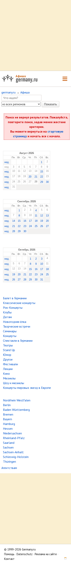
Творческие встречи (16, 326)
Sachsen (8, 447)
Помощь (9, 554)
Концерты (9, 336)
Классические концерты (19, 303)
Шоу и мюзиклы (13, 383)
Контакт (9, 559)
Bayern (7, 419)
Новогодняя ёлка (14, 322)
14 (13, 220)
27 (47, 226)
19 (41, 220)
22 (41, 176)
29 (41, 181)
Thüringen (9, 461)
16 (24, 220)
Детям (7, 317)
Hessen (8, 428)
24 (30, 226)
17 (30, 220)
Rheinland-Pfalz (14, 438)
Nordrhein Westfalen (16, 400)
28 (13, 231)
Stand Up (9, 350)
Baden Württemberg (16, 410)
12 (41, 215)
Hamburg (9, 424)
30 (47, 181)
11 (36, 215)
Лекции (8, 369)
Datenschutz (25, 554)
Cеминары (10, 331)
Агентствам (9, 468)
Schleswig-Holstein (16, 457)
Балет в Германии (15, 298)
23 (24, 226)
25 (36, 226)
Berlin (7, 405)
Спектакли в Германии (18, 340)
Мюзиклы (9, 378)
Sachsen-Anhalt (13, 452)
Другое (8, 359)
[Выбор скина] (64, 559)
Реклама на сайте (46, 554)
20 (30, 176)
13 (47, 215)
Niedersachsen (12, 433)
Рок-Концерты (12, 307)
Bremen (8, 414)
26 (41, 226)
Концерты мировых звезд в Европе (27, 388)
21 (36, 176)
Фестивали (10, 364)
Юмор (7, 355)
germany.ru (8, 92)
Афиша (21, 76)
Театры (8, 345)
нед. (6, 162)
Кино (6, 373)
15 (41, 171)
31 (41, 279)
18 (36, 220)
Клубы (7, 312)
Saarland (8, 443)
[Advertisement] (35, 35)
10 (41, 263)
